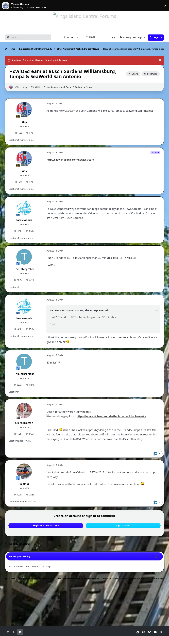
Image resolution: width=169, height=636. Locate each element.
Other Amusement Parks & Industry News (68, 87)
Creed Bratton (24, 423)
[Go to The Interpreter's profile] (24, 257)
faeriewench (24, 220)
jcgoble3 (24, 483)
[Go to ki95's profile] (11, 87)
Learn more (6, 5)
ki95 (17, 87)
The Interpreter (24, 269)
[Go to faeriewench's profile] (24, 207)
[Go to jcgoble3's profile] (24, 471)
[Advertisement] (84, 592)
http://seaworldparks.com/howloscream (70, 159)
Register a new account (46, 525)
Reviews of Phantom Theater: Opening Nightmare (39, 60)
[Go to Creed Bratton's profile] (24, 410)
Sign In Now (123, 525)
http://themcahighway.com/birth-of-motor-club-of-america (111, 416)
